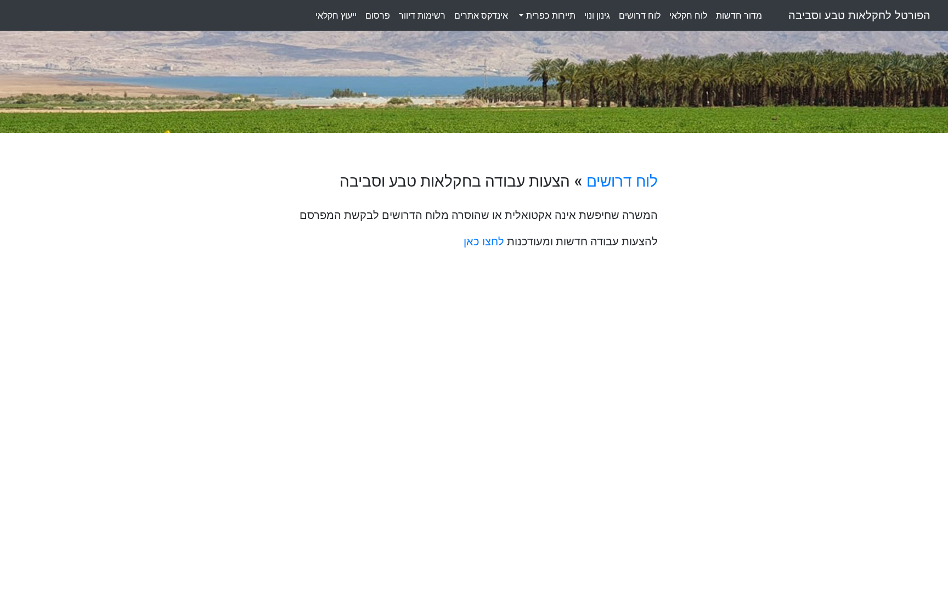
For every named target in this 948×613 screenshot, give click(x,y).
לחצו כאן (484, 241)
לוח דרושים (622, 181)
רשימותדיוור (422, 15)
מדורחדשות (739, 15)
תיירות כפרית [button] (549, 15)
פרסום (377, 15)
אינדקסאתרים (481, 15)
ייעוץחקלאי (336, 15)
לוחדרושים (640, 15)
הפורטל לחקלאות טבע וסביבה (859, 15)
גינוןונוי (597, 15)
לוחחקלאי (688, 15)
